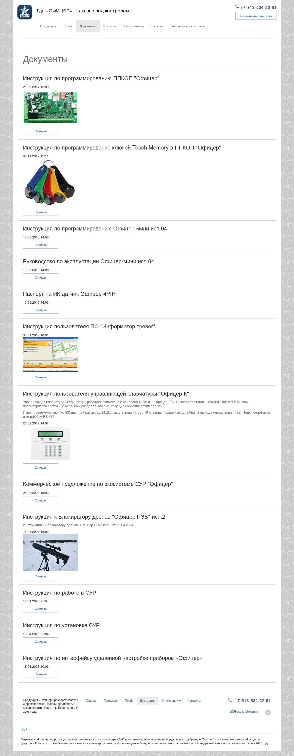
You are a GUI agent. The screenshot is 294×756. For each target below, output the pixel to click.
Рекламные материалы (187, 26)
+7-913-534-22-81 (258, 7)
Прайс (68, 26)
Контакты (157, 26)
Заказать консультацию (256, 16)
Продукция (48, 26)
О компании (132, 26)
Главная (91, 700)
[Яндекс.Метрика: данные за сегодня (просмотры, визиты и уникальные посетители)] (244, 711)
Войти (26, 729)
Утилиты (109, 26)
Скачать (41, 131)
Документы (88, 26)
